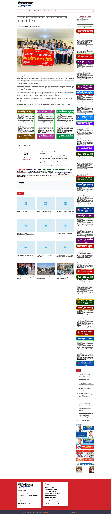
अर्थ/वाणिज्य (39, 11)
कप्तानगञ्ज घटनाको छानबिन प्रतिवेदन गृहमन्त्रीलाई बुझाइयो (44, 277)
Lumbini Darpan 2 (25, 26)
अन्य (65, 11)
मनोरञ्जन (61, 11)
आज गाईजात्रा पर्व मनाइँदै (22, 211)
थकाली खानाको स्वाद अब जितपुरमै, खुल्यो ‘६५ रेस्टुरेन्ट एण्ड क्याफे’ (86, 375)
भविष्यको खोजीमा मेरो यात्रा (84, 421)
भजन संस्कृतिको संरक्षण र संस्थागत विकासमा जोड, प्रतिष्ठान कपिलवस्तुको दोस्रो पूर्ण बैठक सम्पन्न (86, 415)
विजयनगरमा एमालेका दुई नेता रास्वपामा (64, 233)
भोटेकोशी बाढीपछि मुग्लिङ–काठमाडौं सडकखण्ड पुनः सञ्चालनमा (44, 212)
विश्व (49, 11)
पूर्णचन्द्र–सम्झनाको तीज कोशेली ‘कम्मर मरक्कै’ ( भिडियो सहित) (85, 404)
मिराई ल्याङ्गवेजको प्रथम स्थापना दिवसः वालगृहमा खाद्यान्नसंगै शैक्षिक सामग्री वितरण (54, 161)
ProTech (77, 512)
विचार (45, 11)
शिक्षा (52, 11)
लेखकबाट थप (26, 159)
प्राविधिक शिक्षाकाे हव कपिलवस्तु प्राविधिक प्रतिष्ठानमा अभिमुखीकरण (53, 158)
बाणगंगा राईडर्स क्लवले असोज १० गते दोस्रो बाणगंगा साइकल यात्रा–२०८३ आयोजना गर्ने (54, 152)
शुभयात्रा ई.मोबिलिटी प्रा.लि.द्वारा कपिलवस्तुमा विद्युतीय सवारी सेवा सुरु (53, 156)
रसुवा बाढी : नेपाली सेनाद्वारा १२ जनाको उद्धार (65, 211)
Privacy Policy (45, 512)
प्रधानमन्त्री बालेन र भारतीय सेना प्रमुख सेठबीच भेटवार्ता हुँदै (25, 277)
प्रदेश (30, 11)
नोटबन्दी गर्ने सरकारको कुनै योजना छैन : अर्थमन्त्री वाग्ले (44, 255)
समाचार (21, 11)
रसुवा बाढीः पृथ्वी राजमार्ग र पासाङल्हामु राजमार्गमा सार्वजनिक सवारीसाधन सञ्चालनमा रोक (25, 235)
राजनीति (34, 11)
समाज (25, 11)
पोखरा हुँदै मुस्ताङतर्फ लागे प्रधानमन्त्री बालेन (25, 255)
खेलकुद (56, 11)
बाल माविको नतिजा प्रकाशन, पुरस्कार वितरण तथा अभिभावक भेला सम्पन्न (54, 165)
